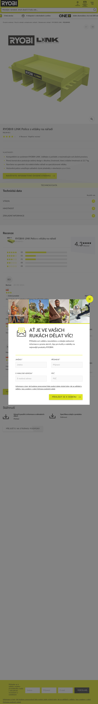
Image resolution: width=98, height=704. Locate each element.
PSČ (52, 373)
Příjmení (55, 360)
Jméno (19, 360)
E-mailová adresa (24, 373)
